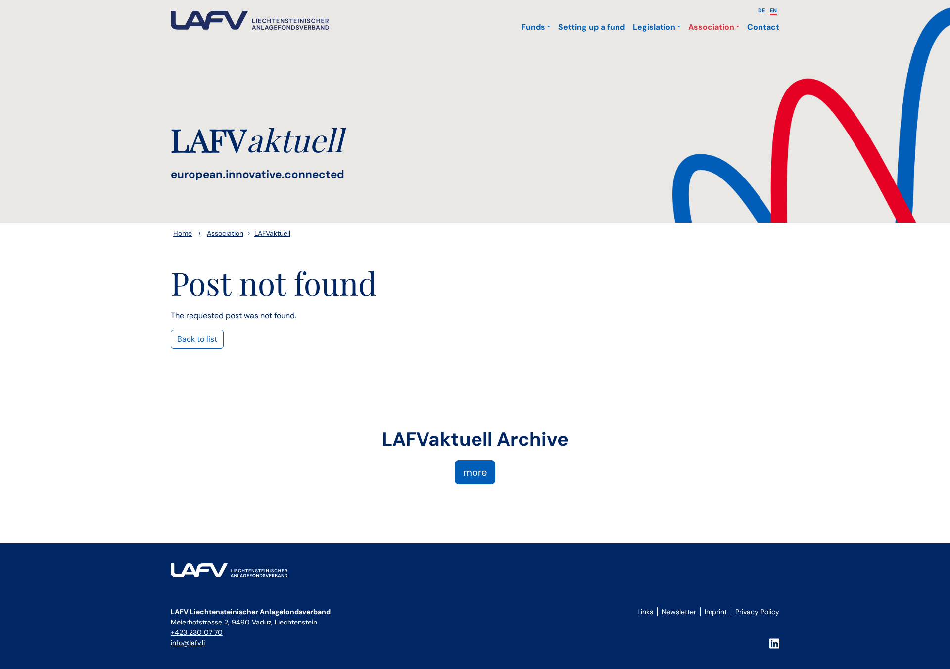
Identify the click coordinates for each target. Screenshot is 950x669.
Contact (763, 27)
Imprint (716, 611)
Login (643, 623)
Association (711, 27)
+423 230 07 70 (197, 632)
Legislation (654, 27)
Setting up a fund (591, 27)
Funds (533, 27)
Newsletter (679, 611)
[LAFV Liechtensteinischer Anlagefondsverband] (250, 20)
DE (761, 10)
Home (182, 233)
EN (773, 10)
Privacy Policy (757, 611)
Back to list (197, 339)
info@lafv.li (188, 642)
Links (645, 611)
